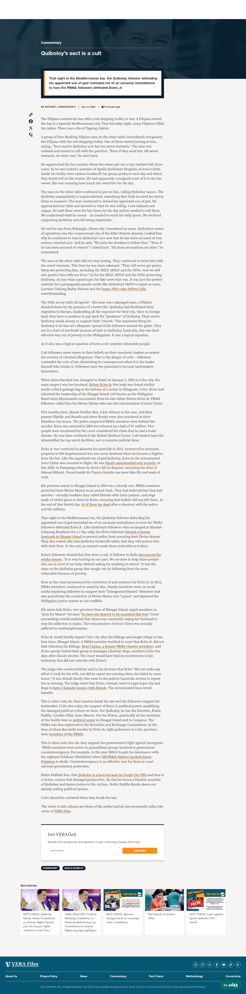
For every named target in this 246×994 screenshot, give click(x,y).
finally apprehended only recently (130, 463)
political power (84, 720)
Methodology (194, 976)
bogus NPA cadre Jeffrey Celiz (124, 289)
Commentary (51, 43)
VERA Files (62, 811)
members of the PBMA (66, 734)
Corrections (233, 976)
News (83, 976)
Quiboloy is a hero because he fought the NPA (112, 775)
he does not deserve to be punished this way (115, 614)
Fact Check (156, 976)
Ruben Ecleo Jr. (100, 384)
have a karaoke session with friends (79, 688)
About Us (11, 976)
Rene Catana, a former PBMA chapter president (117, 646)
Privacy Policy (48, 976)
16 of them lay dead (95, 504)
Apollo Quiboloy (74, 868)
